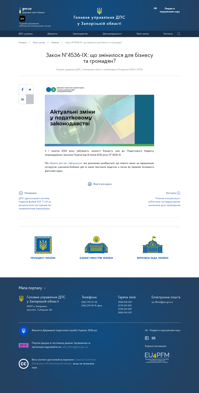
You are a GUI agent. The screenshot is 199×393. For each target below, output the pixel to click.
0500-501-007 (125, 302)
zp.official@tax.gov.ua (162, 302)
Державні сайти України (33, 13)
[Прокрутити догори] (184, 381)
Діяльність (52, 34)
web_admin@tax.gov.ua (74, 347)
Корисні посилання (155, 346)
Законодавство (80, 34)
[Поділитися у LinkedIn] (22, 99)
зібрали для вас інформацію (65, 163)
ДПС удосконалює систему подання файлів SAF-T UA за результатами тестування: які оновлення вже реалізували (35, 203)
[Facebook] (147, 338)
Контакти (168, 34)
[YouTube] (153, 338)
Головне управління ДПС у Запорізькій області (99, 21)
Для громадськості (112, 34)
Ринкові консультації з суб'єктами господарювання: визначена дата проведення (164, 202)
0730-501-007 (125, 309)
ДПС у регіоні (25, 34)
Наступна (171, 193)
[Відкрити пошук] (178, 34)
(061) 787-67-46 (89, 302)
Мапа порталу (30, 288)
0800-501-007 (125, 313)
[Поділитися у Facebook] (22, 89)
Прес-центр (143, 34)
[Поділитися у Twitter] (30, 89)
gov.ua (26, 9)
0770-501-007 (125, 306)
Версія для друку (102, 184)
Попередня (30, 193)
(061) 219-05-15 (89, 306)
